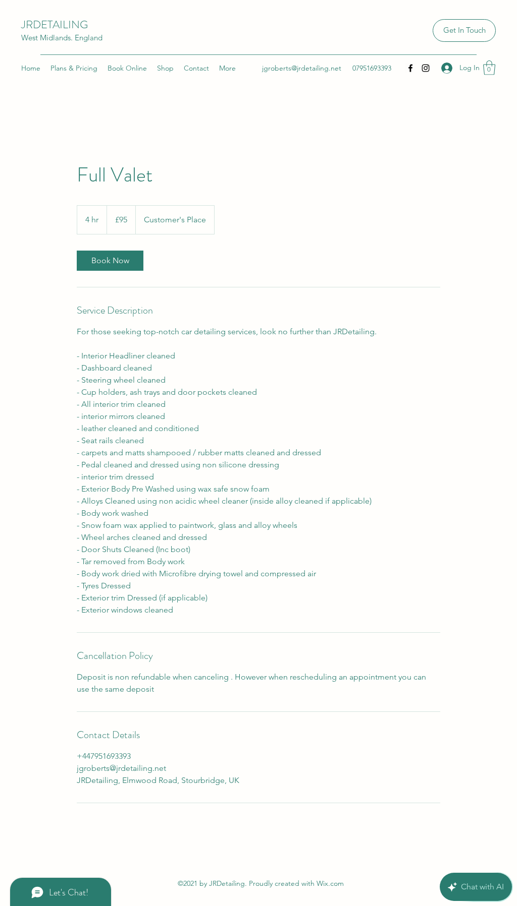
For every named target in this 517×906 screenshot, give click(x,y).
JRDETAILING (54, 24)
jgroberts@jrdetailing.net (301, 68)
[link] (110, 261)
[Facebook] (410, 68)
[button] (489, 68)
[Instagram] (426, 68)
